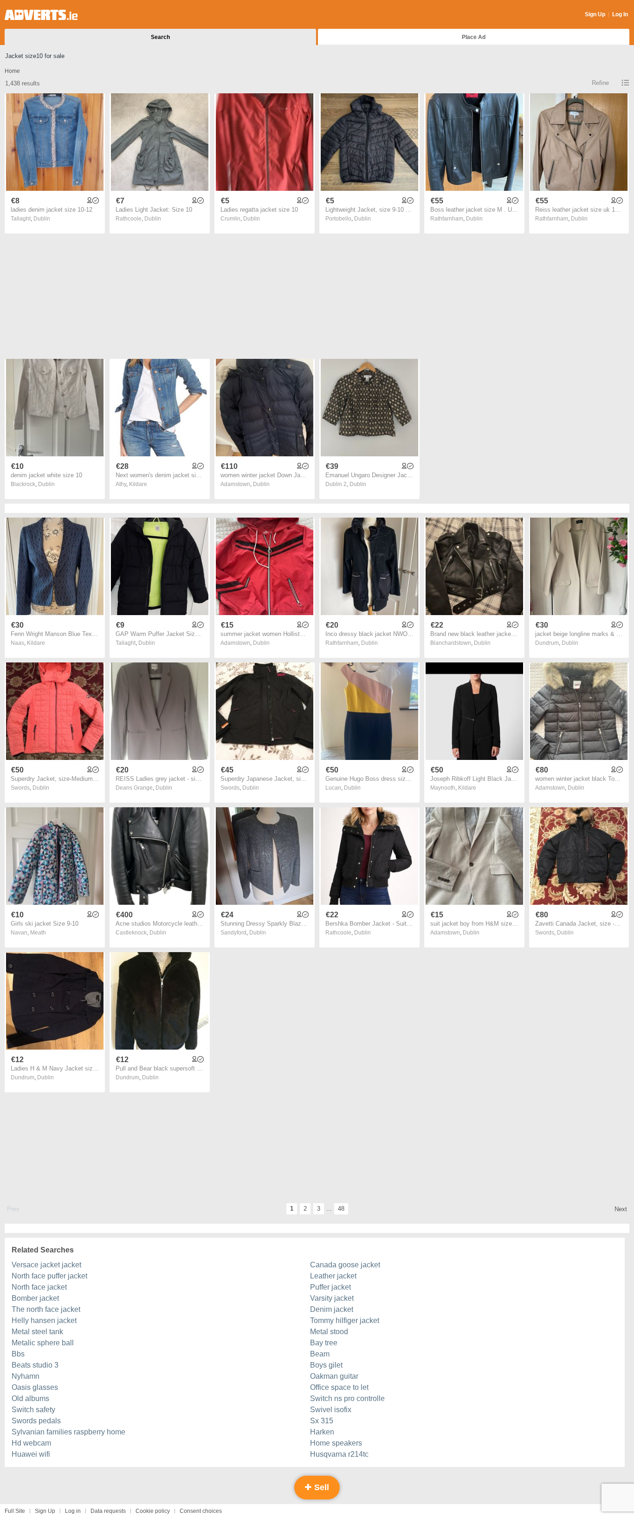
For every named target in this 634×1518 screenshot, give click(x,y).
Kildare (138, 484)
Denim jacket (331, 1309)
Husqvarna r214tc (339, 1454)
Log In (620, 14)
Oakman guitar (334, 1376)
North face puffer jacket (49, 1276)
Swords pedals (36, 1421)
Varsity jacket (332, 1298)
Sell (320, 1487)
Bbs (18, 1354)
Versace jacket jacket (46, 1265)
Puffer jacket (330, 1287)
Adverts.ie (41, 15)
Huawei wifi (31, 1454)
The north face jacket (46, 1309)
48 (341, 1208)
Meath (38, 932)
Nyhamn (25, 1376)
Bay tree (323, 1343)
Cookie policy (153, 1511)
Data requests (108, 1511)
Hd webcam (31, 1443)
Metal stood (329, 1332)
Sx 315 (321, 1421)
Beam (320, 1354)
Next (621, 1209)
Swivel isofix (330, 1410)
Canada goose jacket (345, 1265)
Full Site (15, 1511)
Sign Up (595, 14)
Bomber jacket (35, 1298)
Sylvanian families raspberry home (68, 1432)
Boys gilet (326, 1365)
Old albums (30, 1398)
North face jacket (39, 1287)
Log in (73, 1511)
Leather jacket (333, 1276)
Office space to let (339, 1387)
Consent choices (201, 1511)
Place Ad (473, 37)
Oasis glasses (35, 1387)
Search (160, 37)
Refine (600, 82)
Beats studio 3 (35, 1365)
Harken (322, 1432)
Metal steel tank (37, 1332)
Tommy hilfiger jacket (344, 1320)
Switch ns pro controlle (347, 1398)
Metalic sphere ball (43, 1343)
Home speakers (336, 1443)
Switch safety (33, 1410)
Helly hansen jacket (44, 1320)
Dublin (41, 218)
